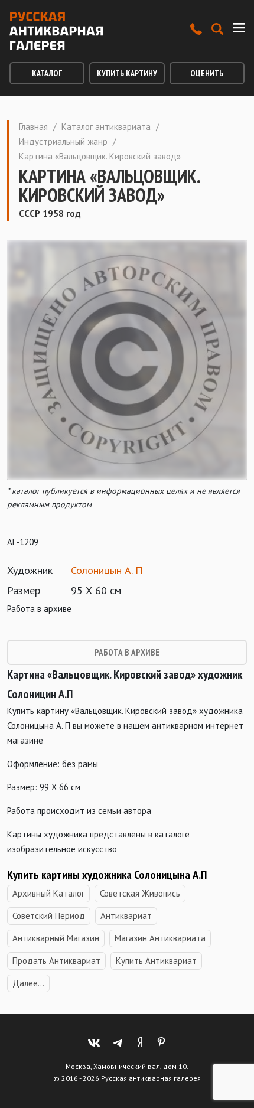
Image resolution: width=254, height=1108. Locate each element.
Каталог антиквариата (106, 126)
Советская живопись (140, 893)
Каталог (47, 73)
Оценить (206, 73)
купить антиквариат (156, 960)
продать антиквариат (56, 960)
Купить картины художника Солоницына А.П (107, 874)
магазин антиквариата (160, 938)
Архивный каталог (48, 893)
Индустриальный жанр (63, 141)
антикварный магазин (55, 938)
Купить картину (127, 73)
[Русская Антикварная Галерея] (56, 31)
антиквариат (126, 915)
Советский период (48, 915)
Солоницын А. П (107, 570)
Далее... (28, 983)
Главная (33, 126)
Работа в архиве (127, 652)
